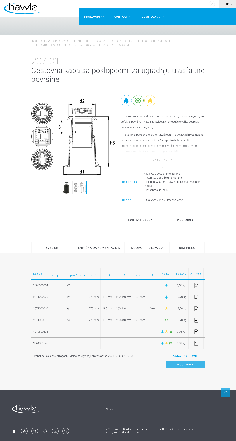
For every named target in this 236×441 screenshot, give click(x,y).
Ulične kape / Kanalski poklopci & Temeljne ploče (111, 41)
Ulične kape (162, 41)
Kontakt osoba (140, 219)
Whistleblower (132, 432)
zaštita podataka (181, 429)
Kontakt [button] (121, 16)
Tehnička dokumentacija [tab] (98, 247)
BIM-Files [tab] (187, 247)
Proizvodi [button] (92, 16)
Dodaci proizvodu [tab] (147, 247)
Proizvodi (62, 41)
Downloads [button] (151, 16)
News (109, 409)
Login (113, 432)
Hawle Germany (41, 41)
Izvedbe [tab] (51, 247)
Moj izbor (185, 219)
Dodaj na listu (185, 356)
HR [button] (228, 4)
